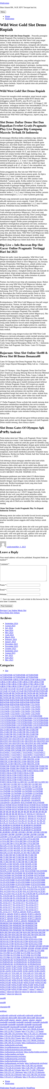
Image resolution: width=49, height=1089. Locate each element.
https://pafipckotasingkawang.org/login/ (15, 1050)
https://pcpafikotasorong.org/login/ (13, 1047)
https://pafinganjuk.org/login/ (36, 1063)
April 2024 (9, 635)
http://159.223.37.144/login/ (33, 1036)
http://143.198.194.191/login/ (34, 1075)
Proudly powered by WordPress (22, 1088)
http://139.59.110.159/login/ (11, 1075)
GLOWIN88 (5, 789)
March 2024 (10, 637)
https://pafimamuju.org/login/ (33, 1043)
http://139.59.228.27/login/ (10, 1038)
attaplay (12, 1020)
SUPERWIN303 (27, 957)
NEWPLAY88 (6, 864)
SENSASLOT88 (30, 937)
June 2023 (9, 658)
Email (3, 590)
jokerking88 (37, 1024)
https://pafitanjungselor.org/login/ (13, 1056)
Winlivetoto (4, 3)
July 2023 (9, 655)
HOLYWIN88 (26, 802)
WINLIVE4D (5, 980)
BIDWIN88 (28, 698)
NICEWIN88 (30, 871)
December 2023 (11, 644)
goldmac (3, 1011)
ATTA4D (26, 686)
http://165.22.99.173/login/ (10, 1031)
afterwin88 (12, 1018)
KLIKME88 (5, 825)
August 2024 (10, 626)
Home (7, 16)
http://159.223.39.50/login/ (10, 1036)
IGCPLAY (41, 818)
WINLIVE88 (5, 985)
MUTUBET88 (33, 853)
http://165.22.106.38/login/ (32, 1038)
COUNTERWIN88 (18, 716)
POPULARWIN (19, 912)
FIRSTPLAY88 (29, 757)
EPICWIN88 (42, 743)
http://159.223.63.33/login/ (10, 1065)
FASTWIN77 (5, 752)
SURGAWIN (5, 966)
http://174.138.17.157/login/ (33, 1031)
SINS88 (31, 946)
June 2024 (9, 630)
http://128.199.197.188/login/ (33, 1068)
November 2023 (11, 646)
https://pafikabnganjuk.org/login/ (13, 1059)
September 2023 (11, 651)
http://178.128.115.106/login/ (35, 1034)
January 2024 (10, 642)
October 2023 (10, 648)
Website (3, 594)
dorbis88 (23, 1027)
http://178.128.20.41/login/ (10, 1068)
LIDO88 (13, 832)
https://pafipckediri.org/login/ (11, 1045)
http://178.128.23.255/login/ (34, 1077)
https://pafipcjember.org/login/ (36, 1052)
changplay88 (5, 1007)
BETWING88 (30, 691)
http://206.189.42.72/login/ (10, 1070)
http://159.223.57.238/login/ (11, 1077)
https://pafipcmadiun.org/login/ (12, 1054)
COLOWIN (35, 705)
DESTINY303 (32, 736)
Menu (3, 12)
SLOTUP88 (19, 951)
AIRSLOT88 (18, 679)
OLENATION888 (41, 878)
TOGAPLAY (5, 973)
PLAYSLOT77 (6, 903)
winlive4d (4, 1015)
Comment (4, 564)
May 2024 (9, 633)
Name (3, 585)
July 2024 (9, 628)
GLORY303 (22, 782)
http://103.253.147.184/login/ (11, 1072)
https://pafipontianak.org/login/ (12, 1063)
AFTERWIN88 (6, 675)
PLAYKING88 (29, 894)
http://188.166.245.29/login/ (11, 1040)
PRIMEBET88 (34, 921)
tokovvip (10, 992)
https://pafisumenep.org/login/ (11, 1052)
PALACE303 (20, 887)
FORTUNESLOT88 (18, 771)
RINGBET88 (43, 930)
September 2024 (11, 623)
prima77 (25, 989)
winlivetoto (11, 547)
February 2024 (11, 639)
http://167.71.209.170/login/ (33, 1070)
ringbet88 (4, 1022)
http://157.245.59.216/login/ (11, 1029)
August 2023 (10, 653)
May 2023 (9, 660)
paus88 (3, 998)
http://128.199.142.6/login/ (32, 1065)
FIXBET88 (4, 766)
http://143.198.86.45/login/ (33, 1029)
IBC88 (39, 809)
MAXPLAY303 (6, 846)
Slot (6, 671)
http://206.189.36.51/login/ (10, 1043)
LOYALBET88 (13, 837)
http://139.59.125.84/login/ (34, 1072)
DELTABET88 (22, 727)
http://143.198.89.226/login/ (34, 1040)
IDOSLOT (22, 814)
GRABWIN (16, 796)
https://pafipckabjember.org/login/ (13, 1061)
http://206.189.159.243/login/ (11, 1034)
